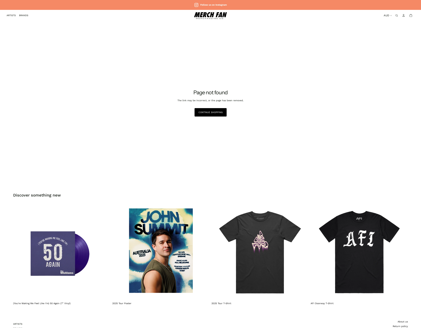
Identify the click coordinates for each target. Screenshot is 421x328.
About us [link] (403, 321)
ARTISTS (17, 324)
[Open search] (396, 15)
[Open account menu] (403, 15)
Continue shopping (210, 112)
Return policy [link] (400, 326)
